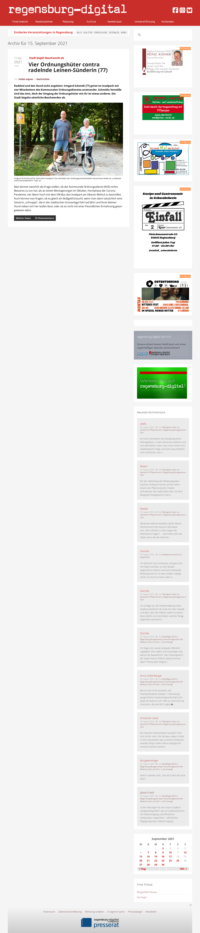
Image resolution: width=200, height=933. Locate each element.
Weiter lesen (23, 218)
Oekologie (100, 32)
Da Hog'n (142, 897)
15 (155, 856)
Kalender (167, 21)
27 (140, 864)
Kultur (91, 21)
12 (185, 852)
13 (140, 856)
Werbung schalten (94, 911)
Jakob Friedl (147, 792)
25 (177, 860)
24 (170, 860)
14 (148, 856)
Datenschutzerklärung (70, 911)
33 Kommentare (44, 218)
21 (148, 860)
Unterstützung (145, 21)
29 (155, 864)
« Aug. (142, 868)
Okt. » (183, 868)
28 (148, 864)
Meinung (68, 21)
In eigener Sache (116, 911)
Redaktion (115, 21)
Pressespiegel (135, 911)
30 (163, 864)
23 (163, 860)
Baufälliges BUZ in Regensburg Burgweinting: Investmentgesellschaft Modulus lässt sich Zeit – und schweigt (161, 639)
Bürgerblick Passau (147, 892)
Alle (79, 32)
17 (170, 856)
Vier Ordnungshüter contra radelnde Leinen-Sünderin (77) (68, 67)
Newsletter (151, 911)
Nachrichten (44, 21)
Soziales (114, 32)
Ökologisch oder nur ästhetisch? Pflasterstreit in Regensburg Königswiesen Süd (163, 430)
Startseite (20, 21)
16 (163, 856)
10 (170, 852)
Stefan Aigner (26, 79)
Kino (124, 32)
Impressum (49, 911)
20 (140, 860)
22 (155, 860)
